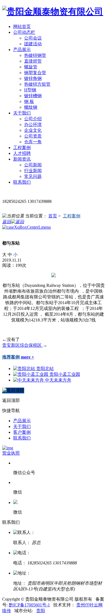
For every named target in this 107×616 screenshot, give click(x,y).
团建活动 (33, 43)
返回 (6, 221)
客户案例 (22, 432)
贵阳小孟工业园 (64, 374)
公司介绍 (33, 118)
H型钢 (30, 90)
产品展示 (22, 420)
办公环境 (33, 124)
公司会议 (33, 38)
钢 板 (29, 101)
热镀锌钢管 (35, 55)
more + (27, 357)
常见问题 (33, 176)
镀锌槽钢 (33, 95)
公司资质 (33, 136)
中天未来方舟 (58, 380)
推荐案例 (11, 357)
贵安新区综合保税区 (22, 345)
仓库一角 (33, 141)
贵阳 (40, 610)
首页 (52, 216)
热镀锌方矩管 (37, 84)
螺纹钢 (30, 107)
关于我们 (22, 426)
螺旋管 (30, 67)
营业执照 (11, 453)
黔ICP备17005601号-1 (29, 605)
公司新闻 (33, 165)
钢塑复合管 (35, 72)
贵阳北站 (45, 368)
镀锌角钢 (33, 78)
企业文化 (33, 130)
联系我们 (22, 438)
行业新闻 (33, 170)
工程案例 (71, 216)
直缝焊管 (33, 61)
